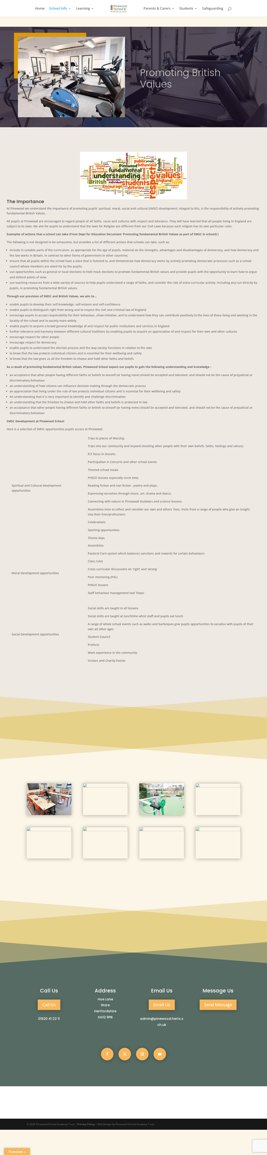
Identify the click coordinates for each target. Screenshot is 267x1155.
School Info (58, 9)
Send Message (218, 1004)
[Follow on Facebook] (107, 1054)
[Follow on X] (124, 1054)
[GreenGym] (161, 814)
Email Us (161, 1004)
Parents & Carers (157, 9)
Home (40, 9)
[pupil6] (161, 830)
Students (186, 9)
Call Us (49, 1004)
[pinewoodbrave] (49, 830)
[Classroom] (49, 814)
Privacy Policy (86, 1124)
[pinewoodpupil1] (105, 786)
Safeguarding (212, 9)
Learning (83, 9)
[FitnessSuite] (105, 830)
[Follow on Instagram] (142, 1054)
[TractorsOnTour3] (218, 786)
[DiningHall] (218, 830)
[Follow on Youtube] (160, 1054)
